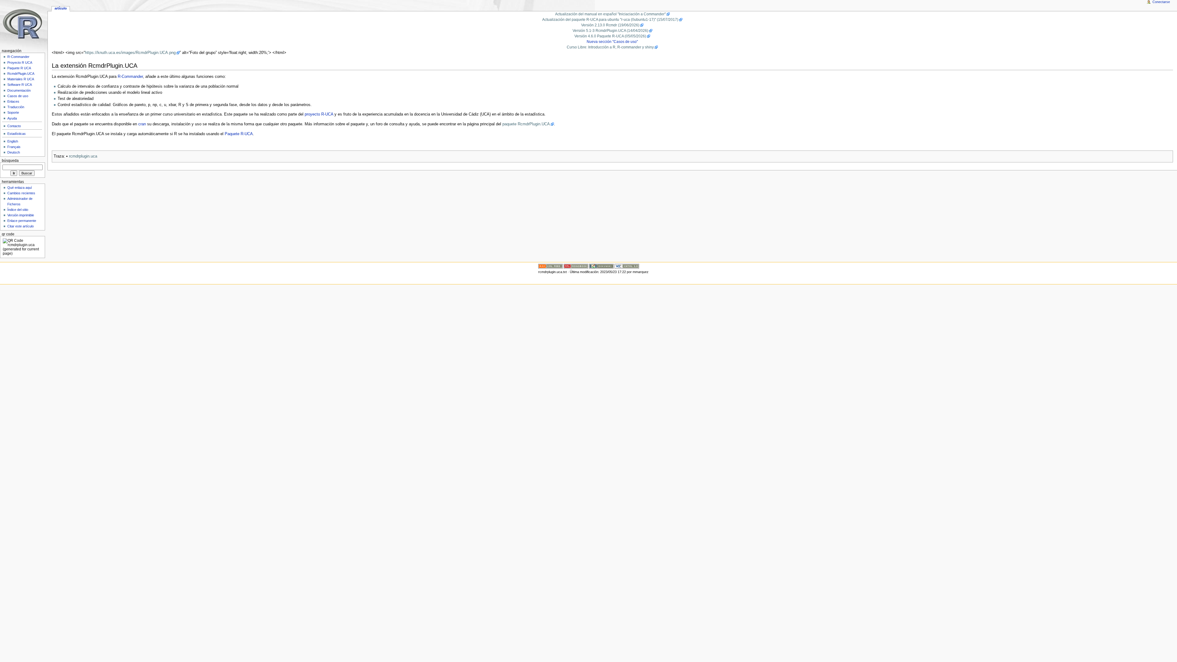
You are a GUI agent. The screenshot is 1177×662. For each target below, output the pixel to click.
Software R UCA (19, 84)
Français (14, 147)
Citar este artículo (20, 226)
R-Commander (130, 76)
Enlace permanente (21, 221)
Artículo (61, 8)
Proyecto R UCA (19, 62)
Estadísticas (16, 133)
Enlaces (13, 101)
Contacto (14, 126)
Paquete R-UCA (239, 134)
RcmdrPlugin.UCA (20, 73)
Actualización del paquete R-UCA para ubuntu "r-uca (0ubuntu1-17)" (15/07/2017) (610, 19)
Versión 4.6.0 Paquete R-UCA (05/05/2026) (610, 36)
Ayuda (12, 118)
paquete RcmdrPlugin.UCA (526, 124)
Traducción (15, 107)
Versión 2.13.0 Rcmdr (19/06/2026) (610, 25)
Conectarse (1161, 2)
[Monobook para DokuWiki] (576, 266)
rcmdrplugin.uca (83, 156)
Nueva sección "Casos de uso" (612, 42)
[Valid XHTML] (627, 266)
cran (142, 124)
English (12, 141)
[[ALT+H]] (24, 24)
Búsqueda (10, 160)
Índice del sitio (17, 209)
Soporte (13, 112)
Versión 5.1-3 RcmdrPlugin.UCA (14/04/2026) (610, 31)
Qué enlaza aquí (19, 187)
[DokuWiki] (601, 266)
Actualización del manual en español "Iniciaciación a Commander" (610, 14)
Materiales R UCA (20, 79)
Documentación (19, 90)
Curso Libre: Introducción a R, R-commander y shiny (610, 47)
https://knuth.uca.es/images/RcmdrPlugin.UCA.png (130, 53)
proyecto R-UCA (319, 114)
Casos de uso (17, 96)
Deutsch (13, 152)
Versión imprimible (20, 215)
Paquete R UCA (19, 68)
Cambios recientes (21, 193)
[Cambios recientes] (550, 266)
